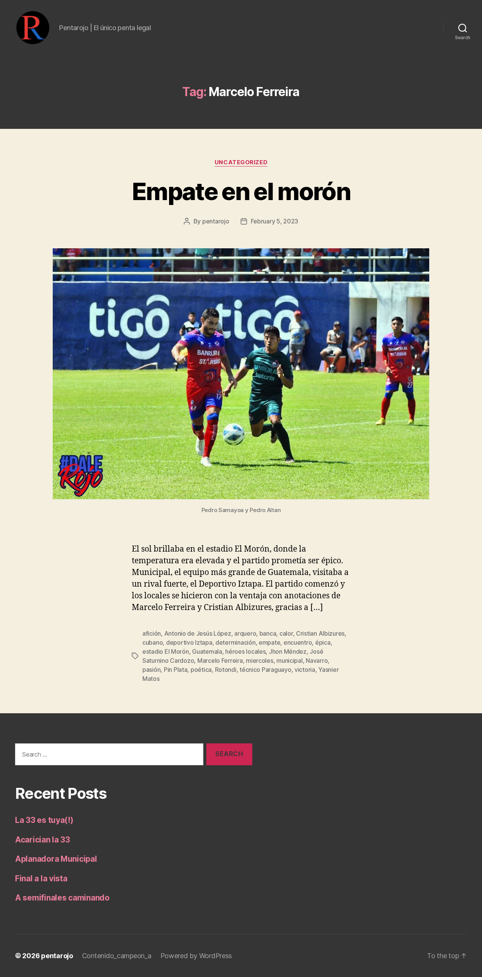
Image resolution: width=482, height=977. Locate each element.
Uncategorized (241, 162)
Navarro (317, 660)
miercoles (259, 660)
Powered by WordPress (196, 956)
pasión (151, 669)
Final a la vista (41, 878)
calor (286, 633)
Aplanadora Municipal (56, 859)
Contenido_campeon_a (116, 956)
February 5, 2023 (275, 221)
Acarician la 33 (42, 839)
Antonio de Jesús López (197, 633)
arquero (245, 633)
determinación (235, 642)
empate (269, 642)
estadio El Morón (165, 651)
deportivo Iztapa (189, 642)
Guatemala (207, 651)
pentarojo (215, 221)
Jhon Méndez (288, 651)
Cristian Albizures (320, 633)
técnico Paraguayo (265, 669)
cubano (152, 642)
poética (201, 669)
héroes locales (245, 651)
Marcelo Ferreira (220, 660)
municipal (289, 660)
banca (267, 633)
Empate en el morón (241, 191)
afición (151, 633)
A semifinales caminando (62, 897)
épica (323, 642)
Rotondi (225, 669)
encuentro (298, 642)
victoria (304, 669)
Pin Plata (176, 669)
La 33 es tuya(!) (44, 820)
